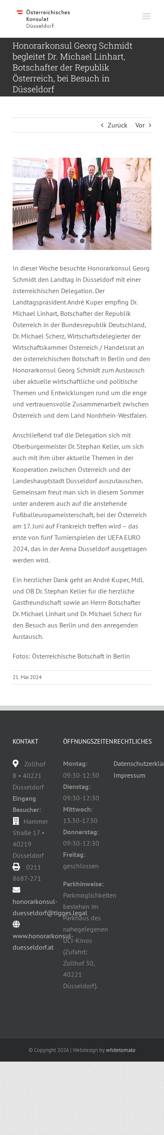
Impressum (129, 775)
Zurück (117, 125)
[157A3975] (82, 204)
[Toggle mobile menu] (147, 16)
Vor (140, 125)
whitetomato (120, 1050)
